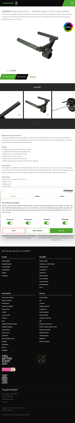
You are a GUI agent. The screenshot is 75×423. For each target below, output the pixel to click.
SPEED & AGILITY (6, 309)
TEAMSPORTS (5, 344)
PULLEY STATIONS (43, 278)
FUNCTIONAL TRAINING (8, 297)
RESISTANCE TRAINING (7, 306)
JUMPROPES (5, 335)
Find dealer (21, 76)
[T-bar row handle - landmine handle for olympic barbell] (37, 104)
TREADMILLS (5, 275)
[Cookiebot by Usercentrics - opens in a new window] (65, 191)
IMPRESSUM (42, 338)
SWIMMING (4, 350)
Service (42, 293)
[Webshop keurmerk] (37, 370)
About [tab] (62, 196)
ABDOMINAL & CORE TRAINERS (47, 264)
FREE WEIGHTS (5, 303)
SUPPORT (4, 312)
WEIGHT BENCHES (43, 284)
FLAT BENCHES (43, 270)
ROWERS (4, 272)
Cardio (4, 257)
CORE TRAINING (6, 329)
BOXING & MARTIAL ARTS (8, 338)
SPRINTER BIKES (6, 270)
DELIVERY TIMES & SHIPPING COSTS (48, 327)
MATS (3, 321)
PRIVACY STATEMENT (44, 341)
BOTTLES (4, 347)
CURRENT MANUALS (44, 306)
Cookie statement (18, 414)
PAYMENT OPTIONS (44, 332)
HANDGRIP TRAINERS (7, 327)
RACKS (41, 287)
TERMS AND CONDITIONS (45, 324)
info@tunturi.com (7, 399)
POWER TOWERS (43, 261)
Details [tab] (37, 196)
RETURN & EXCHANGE (44, 329)
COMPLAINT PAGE (43, 335)
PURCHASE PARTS (43, 315)
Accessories (6, 293)
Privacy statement (7, 414)
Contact (4, 402)
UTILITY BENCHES (43, 281)
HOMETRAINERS (6, 261)
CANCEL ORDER (43, 297)
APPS (40, 321)
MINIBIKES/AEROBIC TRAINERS (9, 324)
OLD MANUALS (43, 309)
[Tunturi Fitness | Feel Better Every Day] (9, 3)
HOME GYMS (42, 272)
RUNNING (4, 341)
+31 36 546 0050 (7, 396)
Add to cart (9, 76)
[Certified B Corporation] (37, 379)
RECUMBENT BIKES (6, 264)
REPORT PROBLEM (43, 312)
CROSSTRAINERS (6, 267)
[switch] (28, 223)
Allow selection (37, 230)
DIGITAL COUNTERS (6, 300)
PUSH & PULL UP (6, 332)
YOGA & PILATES (6, 315)
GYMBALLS (4, 318)
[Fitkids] (68, 27)
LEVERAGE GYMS (43, 267)
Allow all (61, 230)
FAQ (40, 300)
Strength (42, 257)
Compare (32, 77)
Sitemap (27, 414)
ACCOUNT (41, 303)
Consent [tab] (13, 196)
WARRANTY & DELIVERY (45, 318)
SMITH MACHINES (43, 275)
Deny (13, 230)
